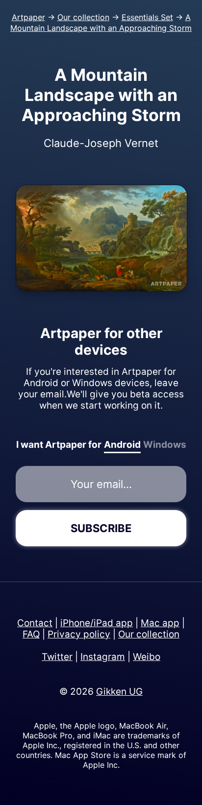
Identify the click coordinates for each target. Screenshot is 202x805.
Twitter (57, 656)
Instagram (102, 656)
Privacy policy (79, 634)
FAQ (31, 634)
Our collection (83, 17)
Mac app (160, 623)
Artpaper (28, 17)
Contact (34, 623)
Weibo (146, 656)
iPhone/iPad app (96, 623)
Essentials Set (147, 17)
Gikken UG (119, 691)
